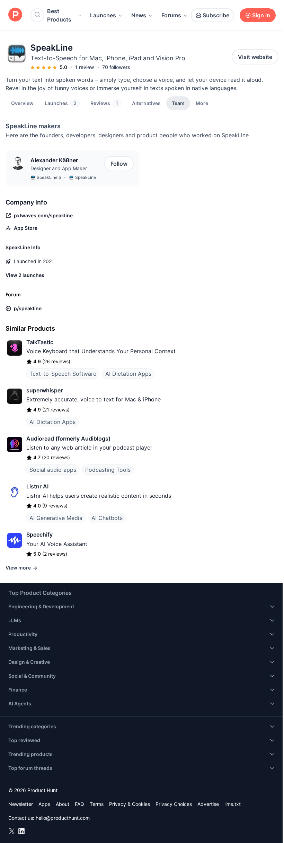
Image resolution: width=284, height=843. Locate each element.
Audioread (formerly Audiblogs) (68, 438)
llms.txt (232, 804)
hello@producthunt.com (63, 818)
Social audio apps (52, 469)
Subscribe (216, 15)
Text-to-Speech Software (62, 373)
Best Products (59, 15)
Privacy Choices (174, 804)
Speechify (39, 534)
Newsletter (20, 804)
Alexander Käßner (54, 160)
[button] (202, 102)
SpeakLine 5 (49, 177)
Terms (97, 804)
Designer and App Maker (58, 168)
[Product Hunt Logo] (15, 15)
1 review (84, 67)
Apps (44, 804)
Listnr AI (37, 486)
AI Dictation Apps (128, 373)
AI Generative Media (55, 517)
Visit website (255, 56)
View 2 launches (25, 275)
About (62, 804)
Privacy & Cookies (129, 804)
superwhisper (44, 390)
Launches (103, 15)
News (138, 15)
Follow (118, 163)
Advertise (208, 804)
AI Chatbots (107, 517)
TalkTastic (39, 342)
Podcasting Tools (108, 469)
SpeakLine (85, 177)
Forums (171, 15)
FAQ (79, 804)
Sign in (261, 15)
